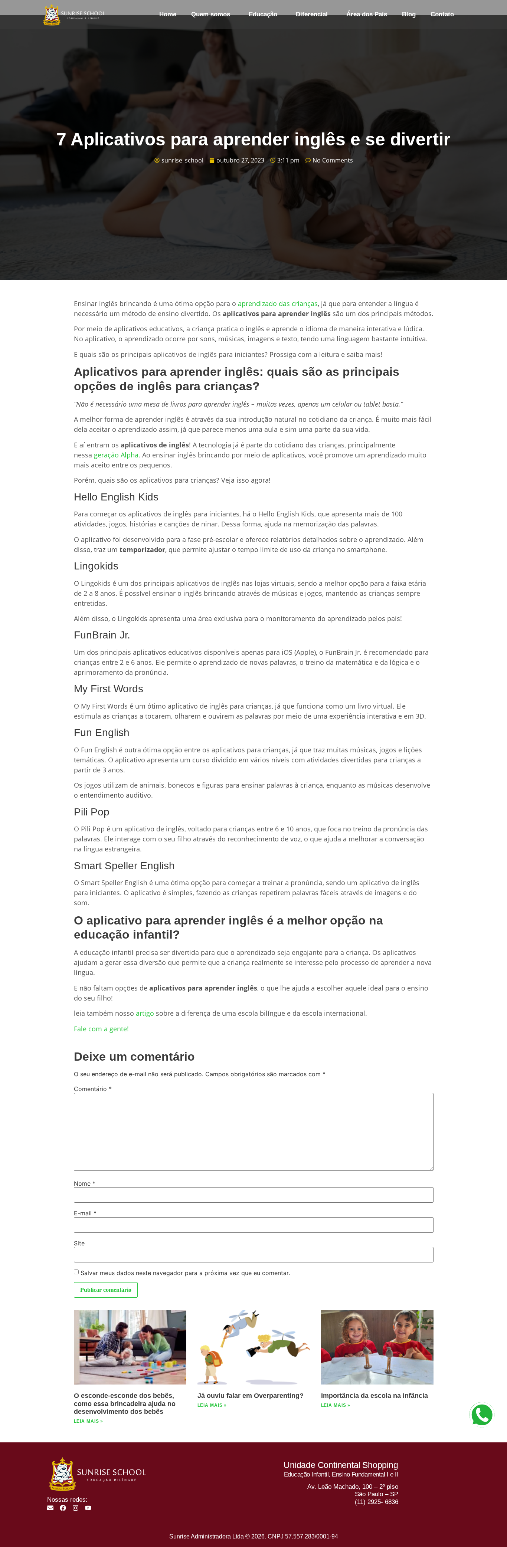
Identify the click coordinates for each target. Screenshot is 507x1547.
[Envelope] (50, 1508)
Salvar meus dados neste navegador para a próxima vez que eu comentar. (185, 1273)
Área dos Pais (366, 14)
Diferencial (312, 14)
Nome (84, 1183)
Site (79, 1243)
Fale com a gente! (101, 1028)
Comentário (93, 1089)
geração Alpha (116, 454)
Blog (409, 14)
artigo (145, 1013)
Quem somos (210, 14)
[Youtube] (88, 1508)
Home (167, 14)
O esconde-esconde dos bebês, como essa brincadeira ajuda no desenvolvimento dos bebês (125, 1403)
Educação (263, 14)
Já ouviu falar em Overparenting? (250, 1395)
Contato (442, 14)
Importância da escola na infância (374, 1395)
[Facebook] (63, 1508)
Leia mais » (89, 1421)
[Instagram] (75, 1508)
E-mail (85, 1213)
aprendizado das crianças (278, 303)
